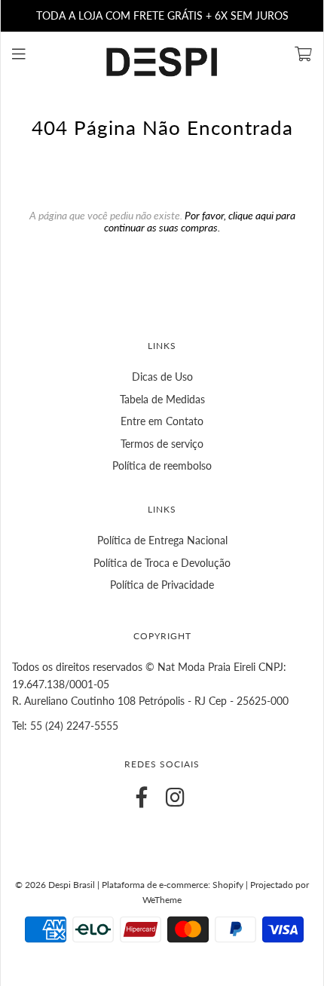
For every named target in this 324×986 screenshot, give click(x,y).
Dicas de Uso (162, 376)
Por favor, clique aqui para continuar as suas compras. (199, 221)
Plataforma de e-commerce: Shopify (172, 884)
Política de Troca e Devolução (162, 562)
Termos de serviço (162, 443)
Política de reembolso (162, 465)
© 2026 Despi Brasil (55, 884)
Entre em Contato (162, 421)
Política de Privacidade (162, 584)
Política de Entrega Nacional (162, 540)
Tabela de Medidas (162, 399)
